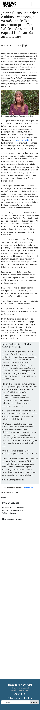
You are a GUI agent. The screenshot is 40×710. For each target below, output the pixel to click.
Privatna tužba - (13, 510)
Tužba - (9, 513)
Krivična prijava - (13, 507)
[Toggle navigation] (34, 4)
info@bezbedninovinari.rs (22, 690)
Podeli (3, 497)
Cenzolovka (28, 488)
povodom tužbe (22, 140)
